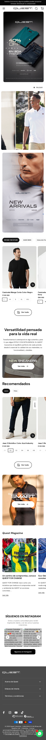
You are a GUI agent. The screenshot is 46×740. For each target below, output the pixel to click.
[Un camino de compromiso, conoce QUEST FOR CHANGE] (19, 555)
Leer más (5, 595)
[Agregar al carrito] (32, 284)
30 (11, 450)
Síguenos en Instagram (23, 652)
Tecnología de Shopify (12, 734)
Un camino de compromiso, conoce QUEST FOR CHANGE (19, 577)
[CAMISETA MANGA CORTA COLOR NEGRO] (19, 267)
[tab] (10, 240)
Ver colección (19, 98)
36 (28, 450)
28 (5, 450)
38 (34, 450)
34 (22, 450)
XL (22, 299)
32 (16, 450)
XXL (27, 299)
